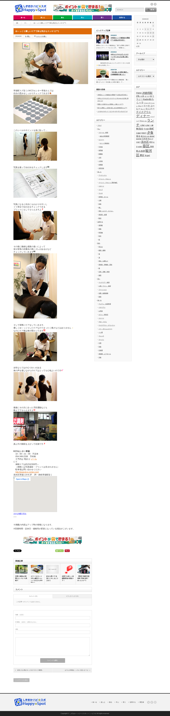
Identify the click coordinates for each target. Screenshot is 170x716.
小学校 (101, 161)
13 (148, 33)
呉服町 (138, 133)
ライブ (101, 189)
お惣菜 (101, 311)
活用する (122, 17)
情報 (100, 229)
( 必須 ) (19, 614)
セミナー (101, 139)
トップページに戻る (21, 680)
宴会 (138, 136)
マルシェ (143, 121)
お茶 (142, 96)
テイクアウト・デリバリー (107, 325)
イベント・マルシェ (105, 179)
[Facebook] (151, 702)
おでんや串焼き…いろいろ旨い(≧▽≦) (76, 670)
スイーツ (101, 318)
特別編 (101, 232)
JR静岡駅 (147, 92)
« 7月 (137, 46)
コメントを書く (41, 36)
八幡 (151, 125)
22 (153, 36)
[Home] (17, 23)
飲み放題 (140, 151)
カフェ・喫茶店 (103, 314)
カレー (140, 106)
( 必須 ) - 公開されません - (26, 622)
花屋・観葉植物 (103, 293)
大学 (100, 157)
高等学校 (101, 168)
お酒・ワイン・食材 (105, 286)
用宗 (151, 142)
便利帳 (101, 225)
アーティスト (103, 175)
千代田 (146, 129)
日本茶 (145, 139)
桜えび (150, 139)
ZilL (138, 96)
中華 (100, 343)
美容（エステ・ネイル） (106, 211)
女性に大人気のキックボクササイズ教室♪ (30, 670)
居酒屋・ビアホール (105, 354)
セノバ (143, 109)
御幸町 (152, 136)
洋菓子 (138, 142)
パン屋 (101, 332)
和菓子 (144, 133)
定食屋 (101, 350)
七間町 (142, 125)
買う (102, 17)
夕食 (150, 132)
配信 (100, 218)
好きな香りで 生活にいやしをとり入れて (52, 578)
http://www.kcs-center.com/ (27, 472)
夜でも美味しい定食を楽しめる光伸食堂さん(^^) (112, 108)
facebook (155, 4)
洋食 (100, 357)
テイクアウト (143, 111)
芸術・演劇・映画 (104, 271)
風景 (100, 275)
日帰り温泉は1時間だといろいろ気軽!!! (21, 578)
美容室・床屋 (103, 214)
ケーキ (147, 106)
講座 (152, 146)
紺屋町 (140, 146)
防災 (100, 236)
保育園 (101, 150)
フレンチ (101, 336)
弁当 (147, 136)
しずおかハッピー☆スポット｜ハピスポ (83, 713)
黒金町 (147, 156)
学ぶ (82, 17)
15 (153, 33)
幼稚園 (101, 164)
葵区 (146, 146)
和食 (100, 346)
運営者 (142, 702)
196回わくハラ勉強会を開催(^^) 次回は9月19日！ (120, 39)
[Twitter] (148, 702)
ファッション (103, 289)
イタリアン (102, 307)
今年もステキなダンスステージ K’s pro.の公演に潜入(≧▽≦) (120, 57)
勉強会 (139, 128)
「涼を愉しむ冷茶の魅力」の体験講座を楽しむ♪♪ (120, 73)
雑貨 (100, 296)
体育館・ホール (103, 197)
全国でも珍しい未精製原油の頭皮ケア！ (68, 578)
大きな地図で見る (19, 514)
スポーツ (101, 186)
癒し (28, 36)
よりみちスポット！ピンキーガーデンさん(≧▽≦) (112, 111)
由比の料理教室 (104, 136)
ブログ (99, 125)
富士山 (101, 246)
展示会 (143, 136)
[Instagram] (155, 702)
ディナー (143, 116)
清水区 (145, 141)
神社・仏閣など (103, 261)
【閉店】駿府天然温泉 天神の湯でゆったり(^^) (83, 578)
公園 (100, 200)
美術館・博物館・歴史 (105, 264)
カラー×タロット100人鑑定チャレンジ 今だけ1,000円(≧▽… (36, 579)
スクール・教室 (103, 132)
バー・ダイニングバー (105, 329)
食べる (23, 17)
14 (150, 33)
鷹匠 (142, 155)
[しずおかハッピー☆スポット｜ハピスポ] (31, 13)
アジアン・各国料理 (105, 304)
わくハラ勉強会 (104, 143)
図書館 (101, 154)
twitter (151, 4)
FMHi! (139, 93)
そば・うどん (103, 321)
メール (34, 459)
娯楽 (100, 204)
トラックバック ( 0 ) (72, 596)
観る (62, 17)
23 (137, 40)
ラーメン (101, 339)
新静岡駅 (139, 139)
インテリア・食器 (104, 282)
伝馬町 (147, 125)
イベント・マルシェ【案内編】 (108, 182)
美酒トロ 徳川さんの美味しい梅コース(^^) (110, 104)
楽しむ (43, 17)
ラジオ (101, 193)
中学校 (101, 147)
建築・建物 (102, 250)
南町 (151, 128)
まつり (146, 96)
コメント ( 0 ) (33, 596)
